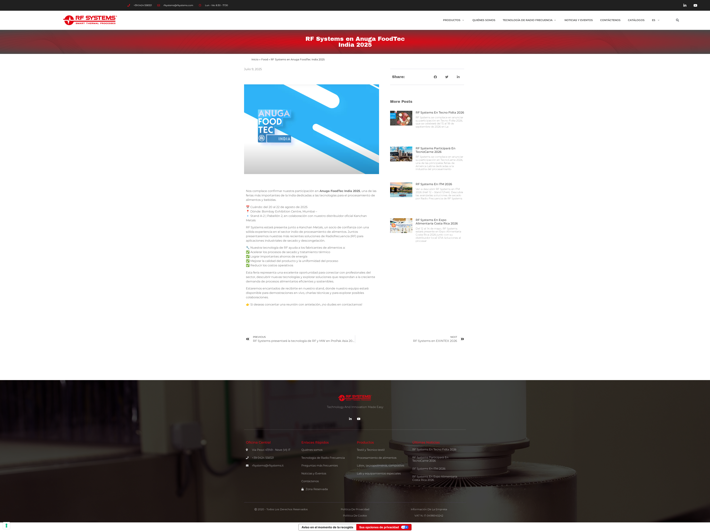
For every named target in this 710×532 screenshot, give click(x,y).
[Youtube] (695, 5)
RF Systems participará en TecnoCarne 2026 (435, 150)
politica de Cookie (355, 515)
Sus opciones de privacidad (379, 527)
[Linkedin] (684, 5)
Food (264, 59)
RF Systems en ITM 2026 (434, 184)
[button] (677, 20)
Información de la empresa (429, 509)
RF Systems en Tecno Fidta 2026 (440, 112)
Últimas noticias (426, 442)
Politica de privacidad (355, 509)
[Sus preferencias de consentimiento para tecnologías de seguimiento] (6, 525)
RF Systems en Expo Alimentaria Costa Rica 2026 (437, 221)
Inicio (254, 59)
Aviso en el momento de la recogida (327, 527)
